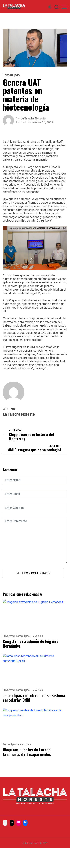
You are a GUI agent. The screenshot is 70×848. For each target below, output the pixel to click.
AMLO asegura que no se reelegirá (34, 450)
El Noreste (9, 636)
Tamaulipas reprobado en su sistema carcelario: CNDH (34, 697)
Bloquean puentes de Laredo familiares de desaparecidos (28, 752)
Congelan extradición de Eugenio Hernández (30, 643)
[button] (64, 8)
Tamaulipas (11, 75)
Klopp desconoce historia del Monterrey (31, 436)
